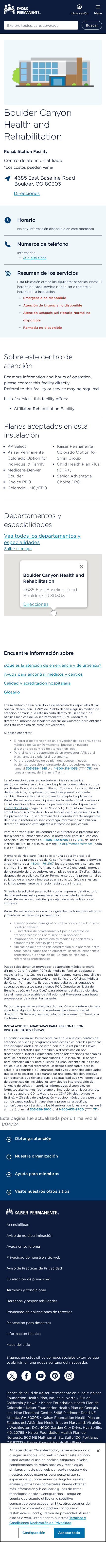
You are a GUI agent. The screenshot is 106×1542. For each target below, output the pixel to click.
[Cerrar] (98, 1450)
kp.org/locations (16, 808)
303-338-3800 (41, 1109)
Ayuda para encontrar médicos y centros (43, 674)
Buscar (92, 25)
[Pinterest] (54, 1376)
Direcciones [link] (27, 193)
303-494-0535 (34, 258)
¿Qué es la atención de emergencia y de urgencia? (52, 665)
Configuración (33, 1533)
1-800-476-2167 (42, 863)
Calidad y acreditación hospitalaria (37, 683)
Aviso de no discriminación (29, 1236)
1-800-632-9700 (55, 840)
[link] (36, 604)
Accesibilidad (17, 1225)
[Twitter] (11, 1376)
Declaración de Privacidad (50, 1523)
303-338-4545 (36, 768)
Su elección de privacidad (28, 1279)
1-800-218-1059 (66, 768)
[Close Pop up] (81, 566)
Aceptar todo (69, 1533)
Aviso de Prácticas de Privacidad (34, 1268)
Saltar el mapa (18, 548)
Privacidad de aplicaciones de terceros (39, 1312)
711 (89, 768)
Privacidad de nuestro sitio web (33, 1257)
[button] (54, 613)
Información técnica (23, 1334)
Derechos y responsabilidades (31, 1301)
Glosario (12, 692)
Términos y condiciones (26, 1290)
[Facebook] (26, 1376)
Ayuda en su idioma (23, 1246)
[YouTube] (40, 1376)
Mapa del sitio (18, 1345)
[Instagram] (68, 1376)
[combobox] (41, 25)
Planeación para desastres (28, 1323)
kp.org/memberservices (75, 844)
